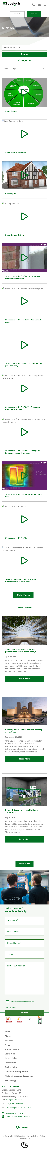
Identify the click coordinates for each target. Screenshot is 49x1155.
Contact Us (10, 1054)
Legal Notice (10, 1062)
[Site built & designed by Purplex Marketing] (24, 1146)
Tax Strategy (10, 1080)
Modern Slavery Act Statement (19, 1076)
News (7, 1045)
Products (9, 1040)
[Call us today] (33, 4)
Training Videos (12, 1049)
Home (7, 1031)
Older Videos (23, 595)
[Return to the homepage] (11, 8)
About (7, 1036)
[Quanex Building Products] (24, 1128)
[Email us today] (39, 4)
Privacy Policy (11, 1007)
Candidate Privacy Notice (16, 1071)
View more (24, 864)
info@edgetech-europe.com (19, 1107)
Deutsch (17, 14)
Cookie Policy (11, 1067)
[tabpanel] (24, 887)
